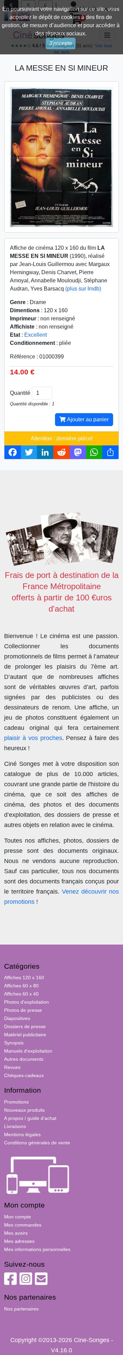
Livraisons (15, 1126)
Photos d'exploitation (26, 1002)
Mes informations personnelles (37, 1249)
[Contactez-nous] (41, 1282)
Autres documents (23, 1059)
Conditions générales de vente (37, 1142)
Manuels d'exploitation (28, 1051)
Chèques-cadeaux (24, 1075)
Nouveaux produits (24, 1110)
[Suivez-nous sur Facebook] (10, 1282)
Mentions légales (22, 1134)
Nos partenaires (21, 1309)
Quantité (20, 393)
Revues (12, 1067)
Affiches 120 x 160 (24, 977)
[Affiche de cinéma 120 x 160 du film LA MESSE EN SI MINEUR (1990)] (61, 156)
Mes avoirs (16, 1233)
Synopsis (14, 1042)
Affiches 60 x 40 (21, 994)
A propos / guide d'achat (30, 1118)
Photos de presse (23, 1010)
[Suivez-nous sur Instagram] (25, 1282)
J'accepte (60, 43)
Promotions (16, 1102)
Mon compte (17, 1216)
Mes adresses (19, 1241)
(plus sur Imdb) (83, 289)
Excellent (35, 335)
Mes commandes (22, 1225)
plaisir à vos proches (33, 738)
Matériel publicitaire (25, 1034)
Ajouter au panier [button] (87, 419)
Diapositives (17, 1018)
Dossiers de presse (25, 1026)
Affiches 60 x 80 (21, 985)
